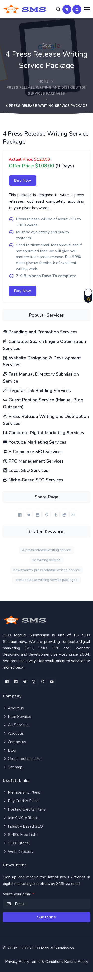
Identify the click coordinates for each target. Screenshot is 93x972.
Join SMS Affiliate (22, 818)
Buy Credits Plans (23, 801)
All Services (18, 725)
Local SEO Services (27, 470)
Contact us (16, 742)
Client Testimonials (23, 758)
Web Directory (20, 851)
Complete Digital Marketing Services (45, 433)
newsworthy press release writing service (46, 570)
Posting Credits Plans (26, 809)
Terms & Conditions (46, 961)
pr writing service (46, 560)
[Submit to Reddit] (64, 514)
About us (15, 708)
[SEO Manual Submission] (46, 619)
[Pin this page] (47, 514)
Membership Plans (23, 792)
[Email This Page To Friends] (73, 514)
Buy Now (22, 180)
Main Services (19, 716)
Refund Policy (76, 961)
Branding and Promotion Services (42, 332)
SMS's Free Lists (22, 834)
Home (43, 81)
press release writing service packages (46, 579)
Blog (11, 750)
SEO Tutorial (18, 843)
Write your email (18, 894)
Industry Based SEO (25, 826)
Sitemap (14, 767)
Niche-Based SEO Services (35, 480)
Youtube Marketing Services (36, 442)
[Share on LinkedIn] (38, 514)
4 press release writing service (46, 550)
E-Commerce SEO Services (35, 452)
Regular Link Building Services (39, 391)
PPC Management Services (35, 461)
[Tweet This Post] (29, 514)
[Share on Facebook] (20, 514)
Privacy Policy (17, 961)
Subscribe (46, 917)
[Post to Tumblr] (56, 514)
